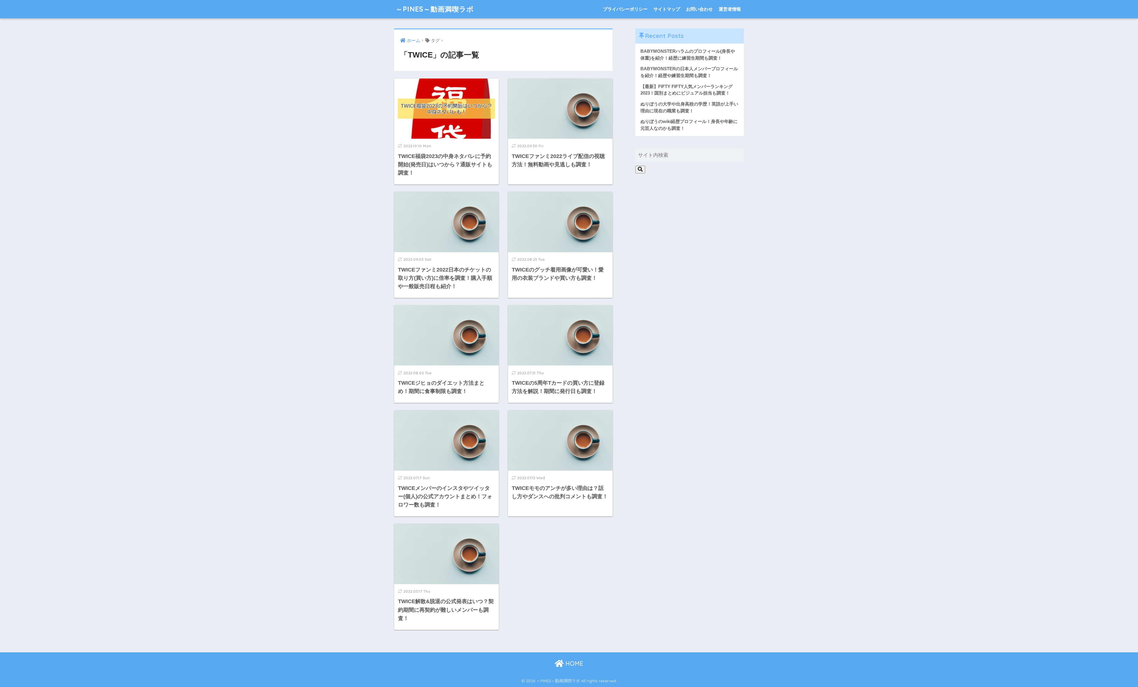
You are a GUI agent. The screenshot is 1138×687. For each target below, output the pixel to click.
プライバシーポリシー (625, 9)
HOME (573, 663)
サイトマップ (666, 9)
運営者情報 (730, 9)
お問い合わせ (699, 9)
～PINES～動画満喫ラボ (435, 9)
